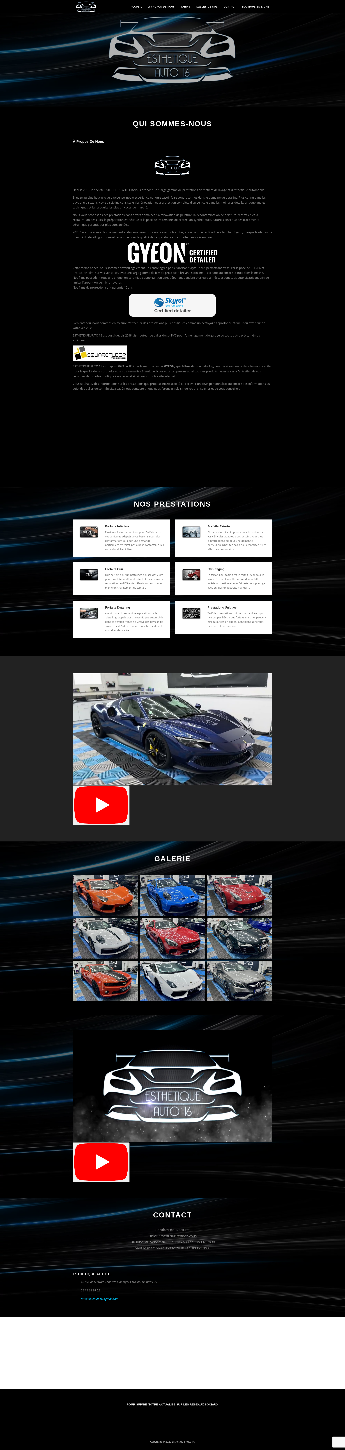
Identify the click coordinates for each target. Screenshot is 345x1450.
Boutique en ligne (255, 6)
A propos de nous (161, 6)
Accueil (136, 6)
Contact (230, 6)
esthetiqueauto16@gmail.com (99, 1299)
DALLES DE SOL (207, 6)
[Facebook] (168, 1414)
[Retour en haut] (329, 1433)
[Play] (101, 805)
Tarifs (185, 6)
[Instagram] (177, 1414)
